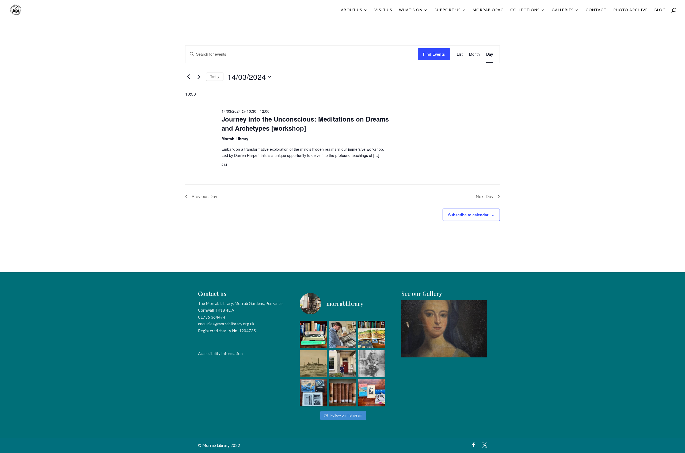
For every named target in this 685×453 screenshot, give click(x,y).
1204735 (247, 330)
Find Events (434, 54)
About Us (351, 10)
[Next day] (199, 77)
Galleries (563, 10)
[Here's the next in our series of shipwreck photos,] (313, 363)
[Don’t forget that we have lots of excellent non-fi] (371, 334)
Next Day (484, 196)
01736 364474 (211, 317)
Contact (596, 10)
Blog (660, 10)
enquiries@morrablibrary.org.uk (226, 323)
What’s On (411, 10)
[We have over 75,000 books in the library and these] (313, 334)
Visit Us (383, 10)
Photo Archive (630, 10)
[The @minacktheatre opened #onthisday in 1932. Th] (371, 392)
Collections (525, 10)
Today (214, 76)
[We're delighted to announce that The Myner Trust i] (342, 392)
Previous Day (204, 196)
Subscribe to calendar (468, 214)
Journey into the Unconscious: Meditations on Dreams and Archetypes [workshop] (305, 123)
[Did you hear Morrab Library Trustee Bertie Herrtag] (342, 363)
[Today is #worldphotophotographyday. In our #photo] (371, 363)
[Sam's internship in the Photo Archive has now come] (342, 334)
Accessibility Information (220, 353)
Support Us (448, 10)
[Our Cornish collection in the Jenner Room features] (313, 392)
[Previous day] (188, 77)
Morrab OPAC (488, 10)
